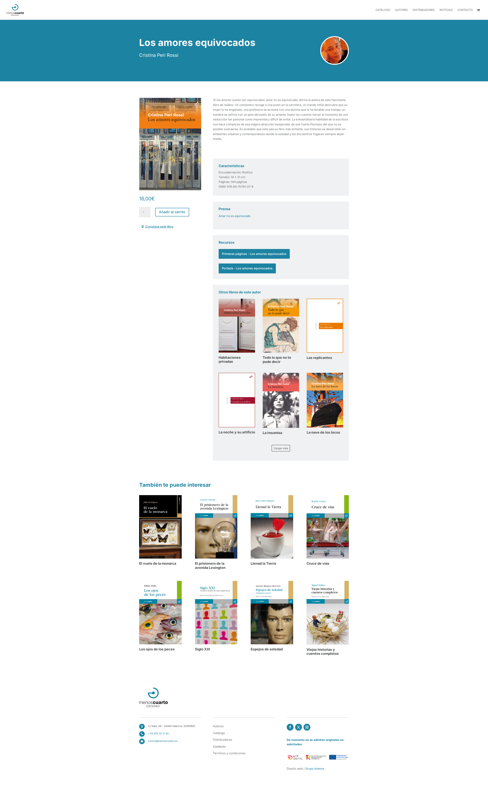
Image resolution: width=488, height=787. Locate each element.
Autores (401, 10)
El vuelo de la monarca (157, 563)
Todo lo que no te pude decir (277, 359)
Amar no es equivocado (234, 216)
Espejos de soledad (267, 649)
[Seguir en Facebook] (290, 727)
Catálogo (383, 10)
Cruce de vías (318, 563)
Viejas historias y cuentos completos (323, 652)
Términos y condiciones (229, 753)
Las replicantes (319, 358)
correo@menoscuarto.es (162, 740)
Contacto (465, 10)
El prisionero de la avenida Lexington (210, 565)
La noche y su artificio (237, 432)
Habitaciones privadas (230, 359)
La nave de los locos (323, 432)
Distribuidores (424, 10)
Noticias (446, 10)
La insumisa (272, 433)
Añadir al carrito (172, 212)
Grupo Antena (314, 768)
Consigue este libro (159, 226)
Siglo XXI (202, 649)
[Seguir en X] (298, 727)
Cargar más (281, 448)
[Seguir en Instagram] (306, 727)
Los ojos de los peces (157, 649)
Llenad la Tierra (263, 563)
